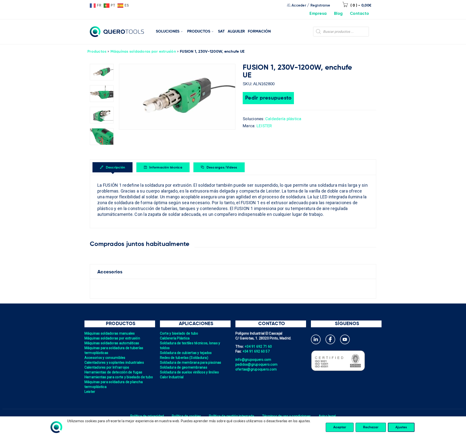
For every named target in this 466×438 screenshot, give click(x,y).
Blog (338, 14)
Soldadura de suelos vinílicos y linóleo (189, 372)
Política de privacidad (147, 416)
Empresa (318, 14)
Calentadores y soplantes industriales (114, 362)
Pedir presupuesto (268, 98)
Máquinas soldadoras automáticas (111, 343)
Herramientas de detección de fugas (113, 372)
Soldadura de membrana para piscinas (190, 362)
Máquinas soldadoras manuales (109, 333)
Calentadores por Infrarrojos (106, 367)
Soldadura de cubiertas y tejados (186, 353)
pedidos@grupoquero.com (256, 364)
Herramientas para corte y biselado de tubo (118, 377)
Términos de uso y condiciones (286, 416)
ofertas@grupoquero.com (256, 369)
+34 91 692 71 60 (258, 346)
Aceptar (339, 427)
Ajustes (401, 427)
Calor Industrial (172, 377)
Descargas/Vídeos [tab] (221, 167)
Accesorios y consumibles (104, 358)
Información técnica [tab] (165, 167)
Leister (89, 392)
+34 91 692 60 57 (256, 351)
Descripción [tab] (115, 167)
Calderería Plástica (175, 338)
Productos (96, 52)
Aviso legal (327, 416)
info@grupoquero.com (253, 360)
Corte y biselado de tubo (179, 333)
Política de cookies (186, 416)
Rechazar (370, 427)
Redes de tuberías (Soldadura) (184, 358)
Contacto (359, 14)
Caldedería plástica (283, 118)
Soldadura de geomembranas (183, 367)
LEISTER (264, 125)
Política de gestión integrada (231, 416)
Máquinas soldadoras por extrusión (143, 52)
